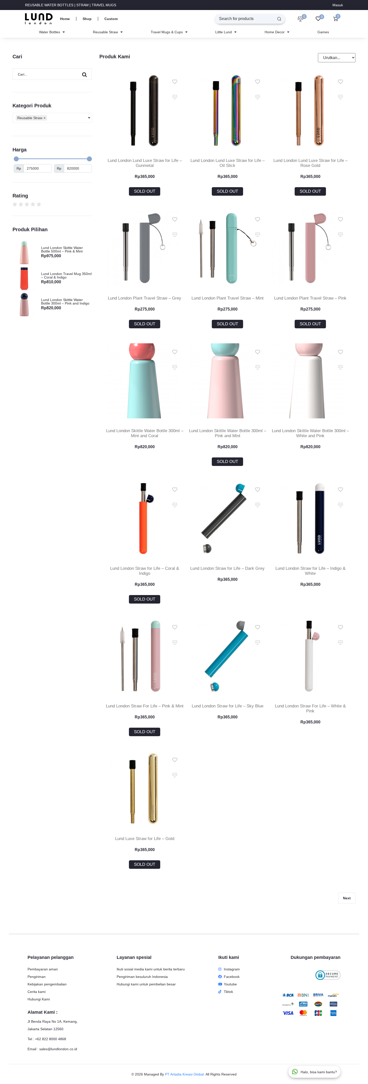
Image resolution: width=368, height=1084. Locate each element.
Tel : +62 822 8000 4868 (47, 1039)
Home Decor (275, 32)
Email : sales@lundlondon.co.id (52, 1049)
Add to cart (227, 545)
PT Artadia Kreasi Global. (185, 1074)
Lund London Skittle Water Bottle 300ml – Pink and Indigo (65, 301)
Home (65, 19)
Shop (87, 19)
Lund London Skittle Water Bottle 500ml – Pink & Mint (62, 249)
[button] (144, 191)
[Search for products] (243, 19)
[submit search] (279, 19)
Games (323, 32)
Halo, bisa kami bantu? (319, 1072)
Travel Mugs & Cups (167, 32)
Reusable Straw (105, 32)
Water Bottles (49, 32)
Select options (144, 408)
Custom (111, 19)
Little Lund (223, 32)
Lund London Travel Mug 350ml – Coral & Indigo (66, 275)
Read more (144, 137)
